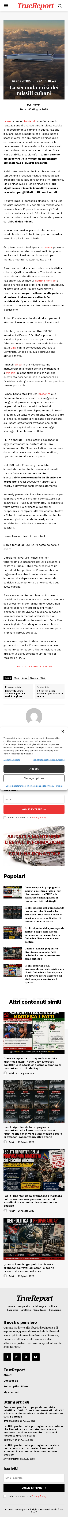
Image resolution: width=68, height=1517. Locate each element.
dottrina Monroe (45, 280)
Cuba (24, 678)
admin (36, 104)
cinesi (8, 121)
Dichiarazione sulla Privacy (40, 785)
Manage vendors (11, 759)
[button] (63, 731)
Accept (34, 768)
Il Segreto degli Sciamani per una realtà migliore (15, 694)
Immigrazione (11, 1421)
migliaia (11, 372)
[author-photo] (5, 1073)
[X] (26, 1357)
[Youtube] (36, 1357)
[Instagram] (17, 1357)
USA (39, 81)
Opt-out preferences (16, 785)
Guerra (34, 678)
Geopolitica (21, 81)
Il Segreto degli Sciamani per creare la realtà (50, 694)
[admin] (34, 716)
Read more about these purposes (49, 759)
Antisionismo (10, 1459)
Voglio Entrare (32, 809)
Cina (13, 347)
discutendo (29, 121)
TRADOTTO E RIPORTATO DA (34, 666)
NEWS (52, 81)
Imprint (59, 785)
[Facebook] (7, 1357)
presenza (44, 394)
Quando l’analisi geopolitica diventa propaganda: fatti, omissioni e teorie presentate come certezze (42, 953)
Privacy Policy (38, 817)
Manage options (34, 778)
